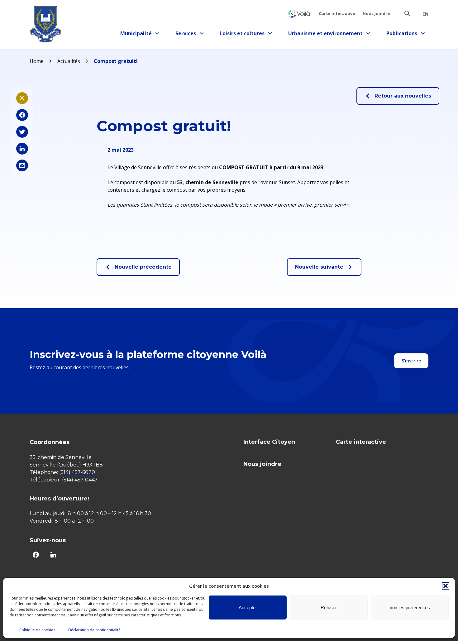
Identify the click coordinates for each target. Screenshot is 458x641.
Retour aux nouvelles (403, 96)
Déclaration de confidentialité (94, 630)
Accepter (248, 607)
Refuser (329, 607)
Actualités (68, 61)
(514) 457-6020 (77, 472)
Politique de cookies (37, 630)
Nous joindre (376, 13)
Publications (404, 34)
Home (37, 61)
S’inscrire (411, 361)
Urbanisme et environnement (325, 34)
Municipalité (138, 34)
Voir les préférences (409, 607)
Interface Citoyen (300, 13)
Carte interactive (337, 13)
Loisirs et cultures (242, 34)
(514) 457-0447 (80, 480)
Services (191, 34)
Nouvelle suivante (319, 267)
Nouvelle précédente (143, 267)
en (425, 14)
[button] (445, 586)
